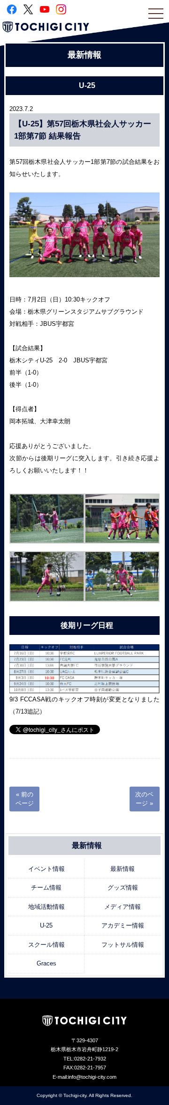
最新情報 (122, 868)
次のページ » (144, 799)
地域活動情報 (46, 906)
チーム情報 (46, 887)
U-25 (46, 925)
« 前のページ (24, 799)
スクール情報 (46, 944)
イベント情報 (46, 868)
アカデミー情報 (122, 925)
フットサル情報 (122, 944)
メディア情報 (122, 906)
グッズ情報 (123, 887)
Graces (46, 963)
